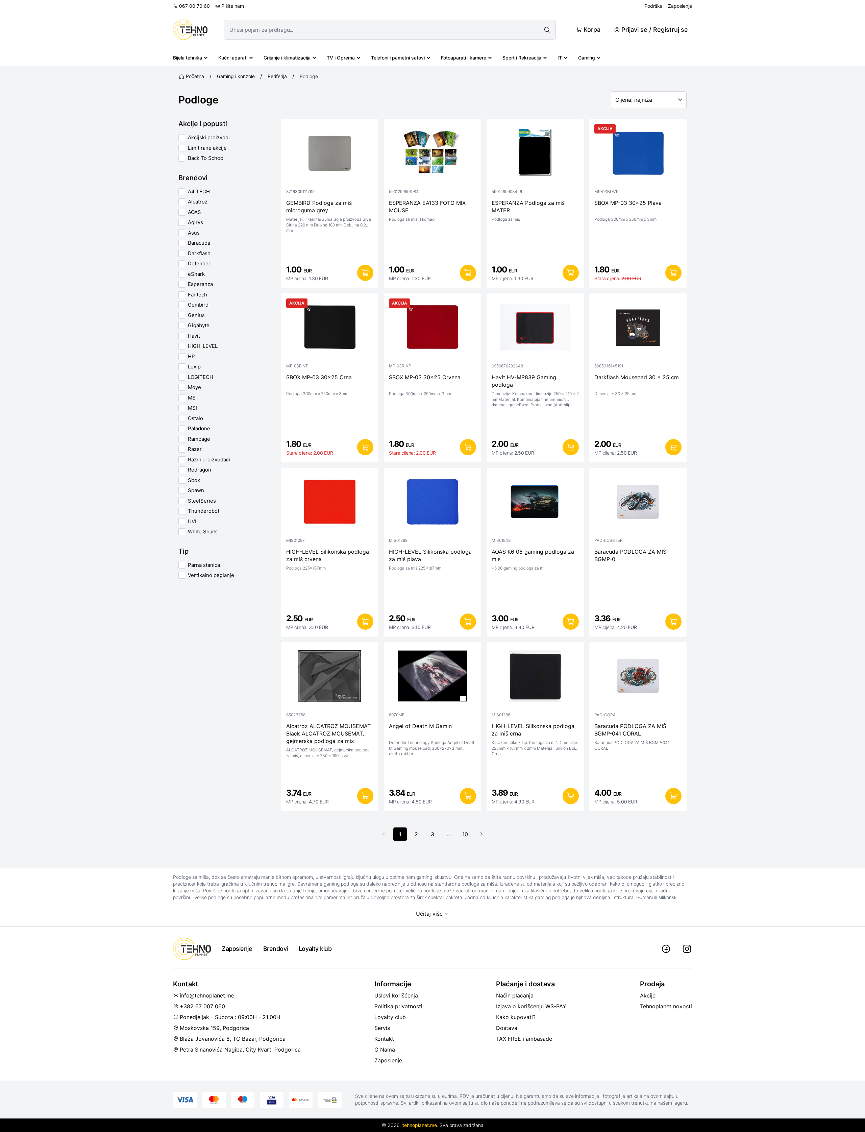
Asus (194, 233)
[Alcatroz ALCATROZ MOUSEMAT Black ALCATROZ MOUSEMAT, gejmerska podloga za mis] (329, 677)
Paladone (199, 428)
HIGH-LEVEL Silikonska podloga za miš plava (430, 555)
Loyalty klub (315, 948)
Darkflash (199, 253)
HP (191, 356)
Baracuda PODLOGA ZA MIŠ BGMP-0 (630, 555)
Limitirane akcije (207, 148)
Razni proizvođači (209, 459)
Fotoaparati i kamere (463, 58)
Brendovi (275, 948)
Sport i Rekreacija (521, 58)
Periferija (277, 76)
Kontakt (384, 1038)
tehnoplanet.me (419, 1125)
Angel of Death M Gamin (420, 726)
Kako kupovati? (516, 1017)
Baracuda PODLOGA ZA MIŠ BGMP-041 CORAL (630, 730)
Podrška (653, 6)
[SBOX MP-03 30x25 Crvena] (432, 328)
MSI (192, 408)
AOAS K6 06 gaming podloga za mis (533, 555)
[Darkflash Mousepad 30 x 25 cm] (638, 328)
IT (560, 58)
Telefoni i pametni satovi (398, 58)
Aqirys (195, 222)
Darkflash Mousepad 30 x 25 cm (636, 377)
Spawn (196, 490)
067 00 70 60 (194, 6)
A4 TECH (199, 191)
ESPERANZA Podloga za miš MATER (528, 206)
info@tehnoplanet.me (207, 995)
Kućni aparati (232, 58)
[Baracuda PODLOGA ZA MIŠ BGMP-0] (638, 503)
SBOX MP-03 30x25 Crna (319, 377)
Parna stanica (204, 565)
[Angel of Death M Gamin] (432, 677)
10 (465, 834)
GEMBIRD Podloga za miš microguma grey (319, 206)
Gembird (198, 305)
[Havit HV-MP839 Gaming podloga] (535, 328)
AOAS (194, 212)
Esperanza (200, 284)
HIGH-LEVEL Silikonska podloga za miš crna (533, 730)
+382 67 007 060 (202, 1006)
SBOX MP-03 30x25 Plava (628, 202)
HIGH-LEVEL (203, 346)
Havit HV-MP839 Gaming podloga (524, 381)
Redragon (199, 469)
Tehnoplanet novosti (666, 1006)
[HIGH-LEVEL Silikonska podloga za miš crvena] (329, 503)
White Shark (202, 531)
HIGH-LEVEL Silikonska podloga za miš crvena (327, 555)
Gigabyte (198, 325)
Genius (196, 315)
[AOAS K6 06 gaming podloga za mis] (535, 503)
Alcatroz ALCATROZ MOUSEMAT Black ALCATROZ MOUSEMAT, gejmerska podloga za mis (328, 733)
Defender (199, 263)
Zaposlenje (680, 6)
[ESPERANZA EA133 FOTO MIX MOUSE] (432, 154)
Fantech (197, 294)
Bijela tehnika (187, 58)
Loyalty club (390, 1017)
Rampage (199, 439)
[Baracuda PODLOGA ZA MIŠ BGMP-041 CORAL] (638, 677)
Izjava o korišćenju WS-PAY (531, 1006)
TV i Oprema (341, 58)
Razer (195, 449)
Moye (194, 387)
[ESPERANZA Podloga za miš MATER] (535, 154)
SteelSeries (202, 501)
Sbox (194, 480)
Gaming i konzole (236, 76)
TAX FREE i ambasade (524, 1038)
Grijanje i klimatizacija (287, 58)
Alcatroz (197, 201)
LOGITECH (200, 377)
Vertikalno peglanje (211, 575)
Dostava (506, 1028)
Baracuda (199, 243)
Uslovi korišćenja (396, 995)
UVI (192, 521)
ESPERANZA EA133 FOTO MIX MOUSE (427, 206)
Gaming (586, 58)
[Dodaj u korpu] (365, 273)
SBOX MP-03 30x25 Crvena (425, 377)
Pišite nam (232, 6)
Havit (194, 336)
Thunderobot (203, 511)
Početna (195, 76)
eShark (196, 274)
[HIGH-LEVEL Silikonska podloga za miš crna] (535, 677)
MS (192, 397)
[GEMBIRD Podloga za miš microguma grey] (329, 154)
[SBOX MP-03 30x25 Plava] (638, 154)
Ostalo (195, 418)
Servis (382, 1028)
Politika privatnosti (398, 1006)
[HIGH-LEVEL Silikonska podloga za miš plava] (432, 503)
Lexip (194, 366)
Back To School (206, 158)
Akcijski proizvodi (209, 137)
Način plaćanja (515, 995)
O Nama (384, 1049)
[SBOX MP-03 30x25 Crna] (329, 328)
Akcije (648, 995)
